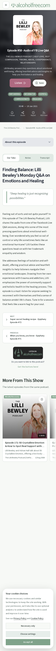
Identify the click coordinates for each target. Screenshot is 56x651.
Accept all (28, 642)
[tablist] (28, 158)
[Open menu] (5, 5)
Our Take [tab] (11, 157)
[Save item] (41, 399)
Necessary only (28, 626)
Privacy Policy (20, 618)
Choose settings (28, 634)
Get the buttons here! (28, 366)
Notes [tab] (28, 157)
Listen (18, 83)
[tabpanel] (28, 234)
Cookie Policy (37, 618)
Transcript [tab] (45, 157)
